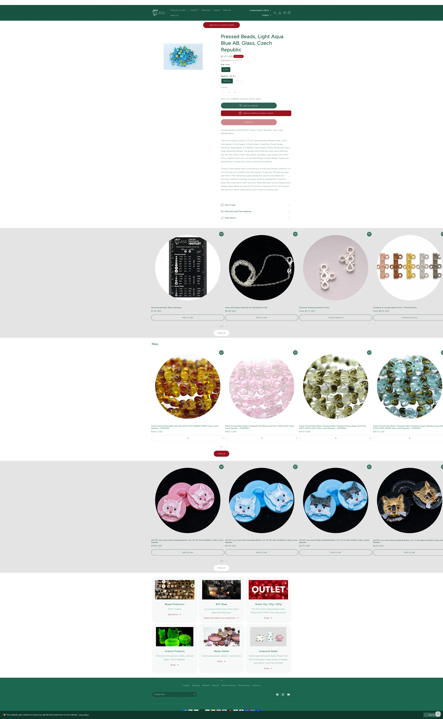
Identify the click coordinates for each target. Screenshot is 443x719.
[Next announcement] (290, 2)
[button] (179, 10)
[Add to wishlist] (221, 234)
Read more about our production (220, 618)
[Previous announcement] (152, 2)
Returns (215, 685)
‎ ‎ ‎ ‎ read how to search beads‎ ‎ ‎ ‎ (221, 25)
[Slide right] (226, 326)
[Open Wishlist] (284, 13)
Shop (266, 618)
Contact (186, 685)
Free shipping (226, 60)
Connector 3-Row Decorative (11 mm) (314, 307)
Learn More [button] (84, 715)
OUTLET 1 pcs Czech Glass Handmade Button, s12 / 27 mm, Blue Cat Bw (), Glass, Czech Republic (334, 541)
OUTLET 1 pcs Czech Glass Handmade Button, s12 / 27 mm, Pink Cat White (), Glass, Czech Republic (187, 541)
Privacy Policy (244, 685)
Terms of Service (228, 685)
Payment (206, 685)
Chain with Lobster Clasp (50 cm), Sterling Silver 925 (246, 307)
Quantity (224, 87)
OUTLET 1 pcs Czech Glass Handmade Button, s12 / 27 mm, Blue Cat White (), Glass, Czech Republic (261, 541)
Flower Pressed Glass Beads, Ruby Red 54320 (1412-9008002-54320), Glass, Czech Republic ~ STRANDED (185, 427)
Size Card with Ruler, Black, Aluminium (166, 307)
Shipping (196, 685)
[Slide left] (216, 326)
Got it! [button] (431, 715)
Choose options (335, 317)
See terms (173, 614)
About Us (256, 685)
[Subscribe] (194, 694)
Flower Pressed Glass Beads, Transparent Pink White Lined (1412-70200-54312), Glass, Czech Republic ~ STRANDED (260, 427)
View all (221, 333)
